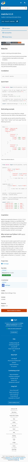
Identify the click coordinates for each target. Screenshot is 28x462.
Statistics (14, 362)
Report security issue (14, 392)
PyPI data (4, 270)
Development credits (13, 382)
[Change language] (25, 2)
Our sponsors (14, 366)
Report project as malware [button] (14, 310)
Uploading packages (13, 345)
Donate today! (14, 332)
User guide (13, 347)
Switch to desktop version (14, 402)
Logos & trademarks (14, 364)
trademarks (8, 457)
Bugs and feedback (14, 374)
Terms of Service (13, 390)
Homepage (6, 264)
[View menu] (21, 2)
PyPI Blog (13, 358)
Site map (22, 459)
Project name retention (13, 348)
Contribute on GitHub (13, 376)
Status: (14, 328)
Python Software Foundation (14, 323)
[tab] (14, 28)
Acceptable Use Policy (13, 398)
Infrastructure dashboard (13, 360)
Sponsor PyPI (14, 380)
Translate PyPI (13, 378)
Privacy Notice (13, 396)
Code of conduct (13, 394)
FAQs (14, 350)
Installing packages (13, 343)
